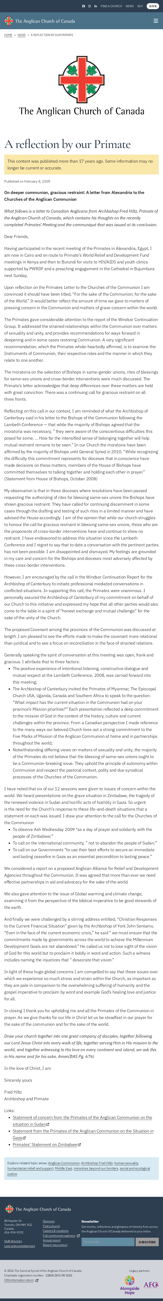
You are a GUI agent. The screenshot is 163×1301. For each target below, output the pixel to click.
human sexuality (126, 1163)
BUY (140, 6)
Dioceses (49, 1221)
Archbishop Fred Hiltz (97, 1163)
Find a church (111, 6)
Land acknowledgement (19, 1246)
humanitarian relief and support (30, 1168)
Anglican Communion (63, 1163)
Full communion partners (59, 1235)
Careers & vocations (56, 1231)
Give (153, 6)
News (129, 6)
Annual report (51, 1240)
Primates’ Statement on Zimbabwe (45, 1144)
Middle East (63, 1168)
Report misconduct (55, 1245)
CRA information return (19, 1280)
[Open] (156, 20)
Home (8, 35)
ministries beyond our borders (96, 1168)
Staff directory (13, 1241)
